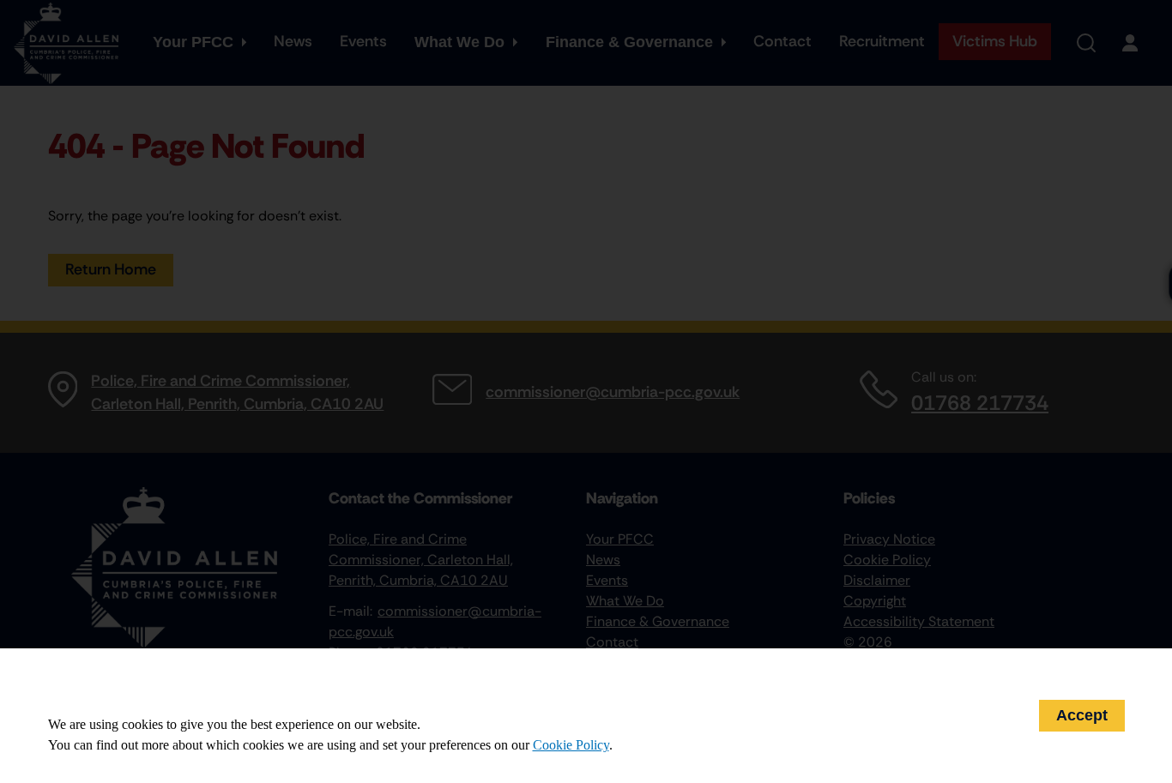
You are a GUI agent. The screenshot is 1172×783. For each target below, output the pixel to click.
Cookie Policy (571, 745)
